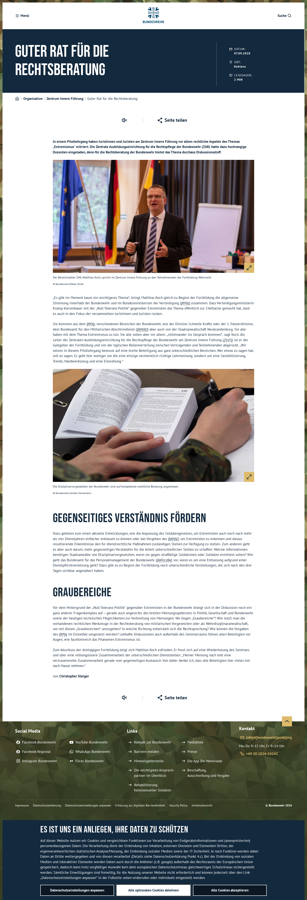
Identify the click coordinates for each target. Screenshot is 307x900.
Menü (24, 15)
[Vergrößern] (249, 268)
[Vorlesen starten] (124, 120)
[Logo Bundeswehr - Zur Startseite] (153, 15)
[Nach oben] (287, 721)
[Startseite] (17, 99)
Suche (282, 15)
